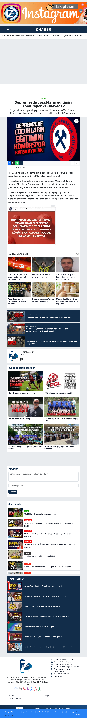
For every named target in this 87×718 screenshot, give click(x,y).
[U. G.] (13, 356)
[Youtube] (35, 689)
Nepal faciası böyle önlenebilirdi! (39, 556)
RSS (20, 708)
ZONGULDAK (42, 36)
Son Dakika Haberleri (61, 674)
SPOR (43, 98)
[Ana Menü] (8, 29)
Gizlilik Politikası (15, 698)
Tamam (78, 715)
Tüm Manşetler (59, 671)
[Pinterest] (24, 689)
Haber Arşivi (58, 676)
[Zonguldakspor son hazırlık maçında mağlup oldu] (61, 407)
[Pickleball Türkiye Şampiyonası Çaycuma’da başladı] (25, 435)
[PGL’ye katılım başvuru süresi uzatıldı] (61, 381)
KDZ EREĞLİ (56, 36)
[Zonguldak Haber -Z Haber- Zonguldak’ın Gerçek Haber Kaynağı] (43, 29)
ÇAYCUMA (68, 36)
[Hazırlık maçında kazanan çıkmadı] (25, 381)
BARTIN (78, 36)
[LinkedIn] (31, 689)
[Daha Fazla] (21, 163)
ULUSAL (27, 553)
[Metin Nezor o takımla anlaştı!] (25, 407)
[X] (20, 689)
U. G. (11, 168)
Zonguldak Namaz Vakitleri (63, 664)
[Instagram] (27, 689)
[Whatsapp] (39, 689)
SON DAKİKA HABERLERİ (13, 36)
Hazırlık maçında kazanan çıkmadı (21, 393)
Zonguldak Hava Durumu (62, 662)
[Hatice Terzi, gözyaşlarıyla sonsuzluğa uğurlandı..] (61, 435)
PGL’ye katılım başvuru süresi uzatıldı (58, 393)
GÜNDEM (30, 36)
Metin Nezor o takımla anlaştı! (19, 419)
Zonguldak (28, 520)
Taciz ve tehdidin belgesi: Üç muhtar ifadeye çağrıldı (47, 567)
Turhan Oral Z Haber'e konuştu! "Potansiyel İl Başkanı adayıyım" (47, 535)
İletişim (11, 696)
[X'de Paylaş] (13, 163)
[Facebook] (16, 689)
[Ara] (79, 29)
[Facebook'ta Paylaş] (9, 163)
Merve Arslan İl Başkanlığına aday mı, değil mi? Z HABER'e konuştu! (49, 545)
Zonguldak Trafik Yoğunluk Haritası (66, 667)
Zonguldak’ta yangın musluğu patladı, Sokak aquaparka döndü (48, 524)
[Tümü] (77, 504)
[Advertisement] (43, 67)
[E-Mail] (22, 359)
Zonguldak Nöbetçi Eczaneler (64, 659)
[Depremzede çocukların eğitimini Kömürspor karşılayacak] (43, 139)
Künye (47, 696)
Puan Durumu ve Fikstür (62, 669)
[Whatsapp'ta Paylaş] (17, 163)
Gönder (13, 491)
